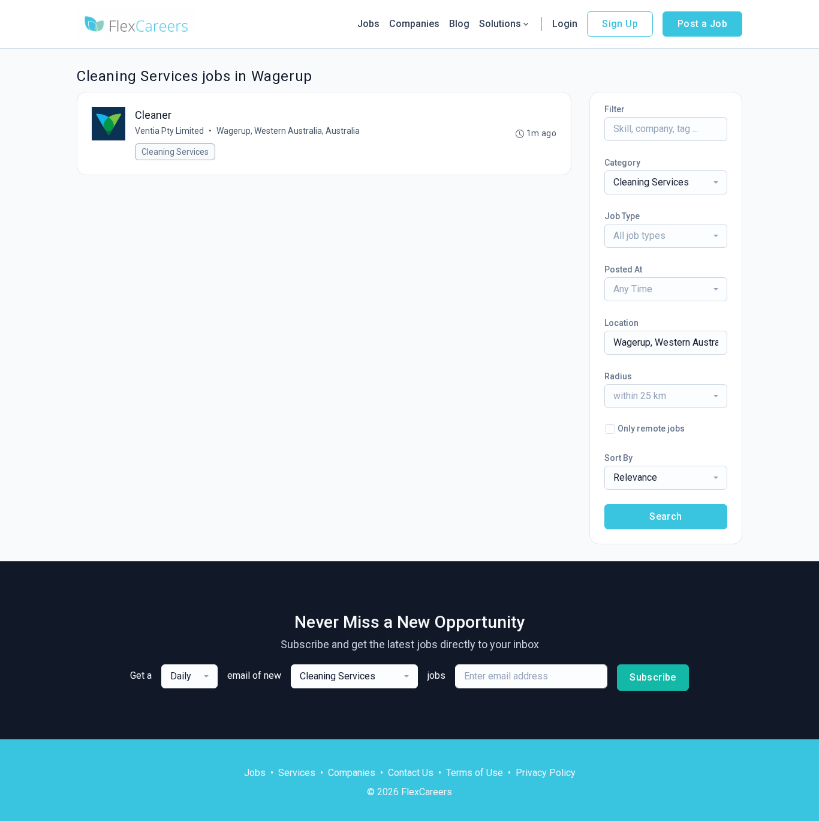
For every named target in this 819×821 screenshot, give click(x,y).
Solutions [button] (500, 23)
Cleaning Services (175, 152)
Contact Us (410, 772)
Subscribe (653, 677)
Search (665, 516)
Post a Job (702, 23)
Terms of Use (474, 772)
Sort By (618, 458)
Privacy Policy (546, 772)
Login (564, 23)
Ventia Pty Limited (169, 131)
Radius (618, 376)
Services (296, 772)
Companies (414, 23)
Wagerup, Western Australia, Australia (288, 131)
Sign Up (620, 23)
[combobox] (665, 182)
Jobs (368, 23)
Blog (459, 23)
